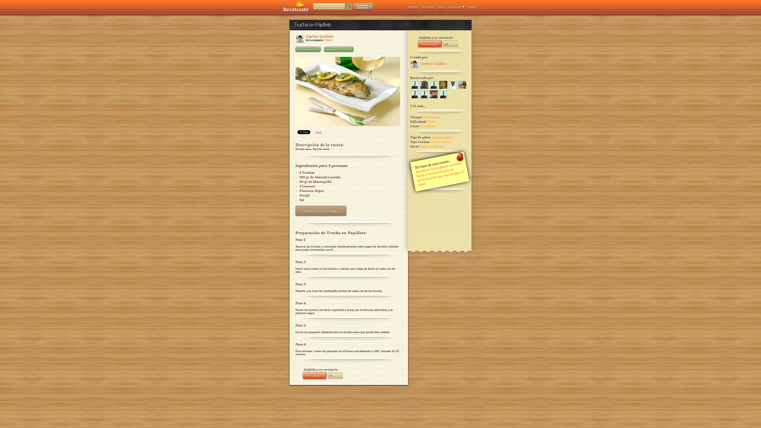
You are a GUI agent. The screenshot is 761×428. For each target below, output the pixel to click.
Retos (441, 6)
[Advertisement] (439, 218)
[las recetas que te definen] (296, 10)
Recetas (413, 6)
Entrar (472, 6)
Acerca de (454, 6)
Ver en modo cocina (307, 49)
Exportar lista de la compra (320, 210)
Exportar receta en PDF (338, 49)
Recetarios (428, 6)
